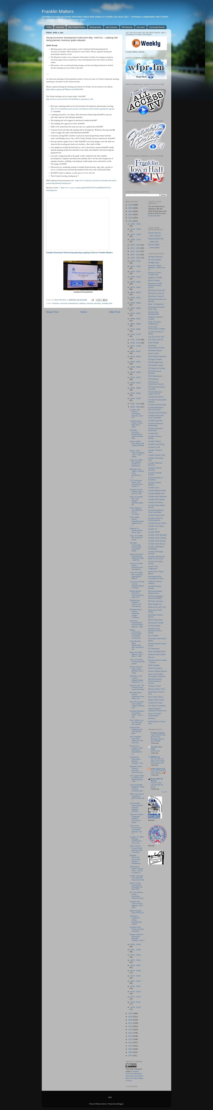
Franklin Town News (156, 526)
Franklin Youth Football (157, 538)
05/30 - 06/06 (135, 367)
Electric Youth (153, 353)
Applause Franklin (155, 277)
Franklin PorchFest (155, 502)
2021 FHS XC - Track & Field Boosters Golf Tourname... (136, 849)
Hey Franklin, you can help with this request (136, 722)
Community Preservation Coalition (156, 328)
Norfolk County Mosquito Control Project (154, 631)
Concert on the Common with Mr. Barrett (157, 785)
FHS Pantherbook (155, 376)
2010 (130, 1046)
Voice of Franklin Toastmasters (154, 715)
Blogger (120, 1104)
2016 (130, 1026)
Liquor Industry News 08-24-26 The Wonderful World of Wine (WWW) (158, 738)
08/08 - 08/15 (135, 319)
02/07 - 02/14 (135, 981)
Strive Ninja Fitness (155, 697)
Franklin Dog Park (155, 421)
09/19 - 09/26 (135, 287)
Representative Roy (156, 239)
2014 (130, 1033)
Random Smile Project (157, 654)
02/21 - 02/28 (135, 971)
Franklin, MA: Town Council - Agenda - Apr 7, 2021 (137, 905)
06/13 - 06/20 (135, 356)
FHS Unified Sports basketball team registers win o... (137, 521)
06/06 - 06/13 (135, 362)
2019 (130, 1017)
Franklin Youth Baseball (157, 535)
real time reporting (94, 303)
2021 (130, 221)
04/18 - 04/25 (135, 398)
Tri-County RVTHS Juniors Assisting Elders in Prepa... (137, 585)
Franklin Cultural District (157, 413)
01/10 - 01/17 (135, 1002)
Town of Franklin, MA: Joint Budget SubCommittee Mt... (136, 501)
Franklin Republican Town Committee (156, 511)
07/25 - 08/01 (135, 329)
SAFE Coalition (154, 665)
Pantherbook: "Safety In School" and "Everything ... (136, 603)
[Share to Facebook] (104, 300)
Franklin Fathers (154, 441)
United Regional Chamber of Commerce (157, 710)
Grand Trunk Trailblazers (153, 567)
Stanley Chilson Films (156, 689)
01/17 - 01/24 (135, 997)
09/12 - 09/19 (135, 292)
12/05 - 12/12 (135, 240)
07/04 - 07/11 (135, 343)
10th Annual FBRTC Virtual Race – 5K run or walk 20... (136, 870)
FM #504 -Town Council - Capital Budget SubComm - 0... (137, 679)
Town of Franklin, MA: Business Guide (136, 538)
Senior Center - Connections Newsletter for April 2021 (136, 886)
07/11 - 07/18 (135, 340)
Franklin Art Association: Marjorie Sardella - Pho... (137, 760)
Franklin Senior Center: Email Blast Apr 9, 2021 (136, 424)
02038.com (155, 757)
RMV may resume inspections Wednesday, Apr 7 (137, 797)
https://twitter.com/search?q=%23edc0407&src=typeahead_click (69, 99)
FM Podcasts (127, 27)
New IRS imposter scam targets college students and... (137, 705)
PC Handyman (154, 649)
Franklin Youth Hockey (157, 541)
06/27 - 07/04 (135, 346)
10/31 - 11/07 (135, 258)
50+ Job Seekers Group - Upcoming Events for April (136, 895)
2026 (130, 205)
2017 (130, 1023)
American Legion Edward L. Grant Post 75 (156, 267)
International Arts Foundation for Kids (155, 577)
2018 (130, 1020)
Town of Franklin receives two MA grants (137, 662)
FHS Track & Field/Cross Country (156, 383)
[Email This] (97, 300)
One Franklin (153, 636)
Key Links (141, 27)
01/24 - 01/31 (135, 992)
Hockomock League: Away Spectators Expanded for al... (136, 750)
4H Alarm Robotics (155, 257)
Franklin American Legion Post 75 (155, 393)
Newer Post (52, 312)
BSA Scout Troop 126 (156, 290)
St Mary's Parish (154, 686)
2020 (130, 1013)
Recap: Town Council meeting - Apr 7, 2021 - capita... (137, 454)
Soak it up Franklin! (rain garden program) (157, 675)
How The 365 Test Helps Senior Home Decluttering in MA (158, 761)
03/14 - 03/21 (135, 955)
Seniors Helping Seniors (157, 671)
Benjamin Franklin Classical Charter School (155, 285)
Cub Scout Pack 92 (155, 340)
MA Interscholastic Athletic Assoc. (155, 592)
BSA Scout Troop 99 (156, 296)
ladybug (82, 303)
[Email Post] (92, 300)
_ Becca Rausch (154, 236)
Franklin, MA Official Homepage (156, 548)
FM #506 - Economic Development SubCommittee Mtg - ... (136, 434)
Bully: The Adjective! (156, 304)
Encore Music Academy (157, 356)
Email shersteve (154, 216)
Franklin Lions (153, 488)
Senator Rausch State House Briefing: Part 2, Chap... (137, 670)
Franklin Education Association (155, 429)
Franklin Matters (58, 11)
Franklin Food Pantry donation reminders (137, 929)
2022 (130, 218)
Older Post (114, 312)
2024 (130, 211)
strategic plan (107, 303)
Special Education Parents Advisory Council (155, 681)
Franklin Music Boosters (157, 496)
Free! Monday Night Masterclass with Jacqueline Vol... (137, 645)
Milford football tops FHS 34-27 (137, 912)
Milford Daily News (155, 620)
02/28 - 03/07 (135, 965)
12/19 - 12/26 (135, 229)
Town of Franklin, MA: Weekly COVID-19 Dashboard (136, 463)
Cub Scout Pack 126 (156, 337)
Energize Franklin (155, 359)
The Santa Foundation (157, 706)
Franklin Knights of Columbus (155, 479)
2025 (130, 208)
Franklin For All (154, 447)
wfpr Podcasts (111, 27)
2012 (130, 1039)
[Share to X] (101, 300)
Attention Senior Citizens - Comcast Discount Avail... (137, 769)
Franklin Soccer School (157, 523)
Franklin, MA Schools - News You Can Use (157, 558)
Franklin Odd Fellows (156, 499)
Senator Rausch (154, 233)
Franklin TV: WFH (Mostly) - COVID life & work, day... (137, 840)
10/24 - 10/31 (135, 261)
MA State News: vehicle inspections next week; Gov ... (137, 696)
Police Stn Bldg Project (157, 651)
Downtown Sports (155, 350)
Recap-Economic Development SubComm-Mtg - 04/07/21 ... (136, 557)
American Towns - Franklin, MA (155, 274)
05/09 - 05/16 (135, 383)
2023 (130, 215)
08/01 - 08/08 (135, 324)
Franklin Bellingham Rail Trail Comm (156, 409)
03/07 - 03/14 (135, 960)
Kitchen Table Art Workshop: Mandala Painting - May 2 (137, 937)
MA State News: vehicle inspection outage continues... (136, 613)
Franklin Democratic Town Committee (156, 416)
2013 (130, 1036)
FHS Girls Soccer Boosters (155, 372)
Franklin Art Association (157, 405)
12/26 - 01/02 (135, 224)
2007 (130, 1056)
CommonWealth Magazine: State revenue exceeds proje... (137, 788)
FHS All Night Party (155, 362)
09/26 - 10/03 (135, 282)
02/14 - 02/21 (135, 976)
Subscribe (60, 27)
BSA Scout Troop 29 (156, 293)
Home (49, 27)
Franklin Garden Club (156, 455)
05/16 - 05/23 (135, 377)
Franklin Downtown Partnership (155, 424)
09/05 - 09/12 (135, 298)
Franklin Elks (153, 433)
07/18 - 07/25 (135, 334)
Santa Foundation (155, 668)
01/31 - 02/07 (135, 986)
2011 (130, 1042)
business (55, 303)
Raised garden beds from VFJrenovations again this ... (137, 594)
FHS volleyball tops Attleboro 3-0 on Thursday (136, 511)
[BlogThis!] (99, 300)
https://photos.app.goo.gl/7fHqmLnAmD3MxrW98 (64, 89)
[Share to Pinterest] (106, 300)
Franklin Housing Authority (154, 469)
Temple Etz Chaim (155, 703)
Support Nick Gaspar (156, 700)
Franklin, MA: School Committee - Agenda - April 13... (136, 414)
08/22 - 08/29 (135, 308)
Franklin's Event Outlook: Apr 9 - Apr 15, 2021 (137, 491)
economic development (69, 303)
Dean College (153, 343)
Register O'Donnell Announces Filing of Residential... (136, 859)
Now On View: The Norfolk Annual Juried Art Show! (137, 687)
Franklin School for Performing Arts (155, 519)
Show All (164, 792)
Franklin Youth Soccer (156, 544)
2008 (130, 1052)
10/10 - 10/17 (135, 271)
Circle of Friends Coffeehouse (154, 323)
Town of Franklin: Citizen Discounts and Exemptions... (136, 566)
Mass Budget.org (154, 604)
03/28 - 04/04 (135, 944)
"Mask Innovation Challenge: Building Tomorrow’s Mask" (136, 818)
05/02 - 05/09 (135, 388)
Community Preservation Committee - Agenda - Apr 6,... (136, 830)
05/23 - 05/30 (135, 372)
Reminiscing (155, 751)
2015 (130, 1030)
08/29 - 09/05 (135, 303)
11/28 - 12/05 (135, 245)
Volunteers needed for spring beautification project (136, 920)
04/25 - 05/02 (135, 393)
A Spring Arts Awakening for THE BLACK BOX (136, 730)
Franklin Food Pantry (156, 444)
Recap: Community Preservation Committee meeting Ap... (136, 634)
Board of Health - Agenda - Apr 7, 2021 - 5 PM (137, 654)
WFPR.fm (152, 719)
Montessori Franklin (156, 623)
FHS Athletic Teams (155, 365)
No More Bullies (154, 626)
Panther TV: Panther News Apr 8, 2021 (136, 530)
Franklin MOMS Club (156, 493)
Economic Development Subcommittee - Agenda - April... (137, 624)
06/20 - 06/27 (135, 351)
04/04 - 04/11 (135, 407)
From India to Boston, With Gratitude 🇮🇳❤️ (158, 772)
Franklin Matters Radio (157, 491)
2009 (130, 1049)
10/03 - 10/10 (135, 277)
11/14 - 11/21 (135, 251)
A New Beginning (158, 769)
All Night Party (153, 263)
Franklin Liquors (158, 733)
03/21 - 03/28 (135, 950)
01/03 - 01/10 (135, 1007)
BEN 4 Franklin (154, 280)
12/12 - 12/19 (135, 234)
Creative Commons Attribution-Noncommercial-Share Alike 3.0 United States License (134, 1076)
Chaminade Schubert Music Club (156, 308)
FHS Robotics (153, 379)
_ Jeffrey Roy (153, 242)
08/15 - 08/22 (135, 313)
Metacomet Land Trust (157, 607)
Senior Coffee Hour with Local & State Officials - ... (137, 444)
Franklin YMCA (154, 532)
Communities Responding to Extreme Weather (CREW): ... (136, 807)
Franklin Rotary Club (156, 515)
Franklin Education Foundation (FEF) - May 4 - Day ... (137, 714)
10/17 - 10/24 (135, 266)
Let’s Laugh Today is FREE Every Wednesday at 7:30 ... (137, 779)
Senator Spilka (154, 245)
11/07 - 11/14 (135, 255)
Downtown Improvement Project (156, 346)
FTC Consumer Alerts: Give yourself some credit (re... (136, 483)
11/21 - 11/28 (135, 248)
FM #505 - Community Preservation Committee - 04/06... (136, 547)
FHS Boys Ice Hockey (156, 368)
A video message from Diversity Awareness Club (137, 878)
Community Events (157, 27)
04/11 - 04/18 (135, 404)
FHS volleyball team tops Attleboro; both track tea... (136, 740)
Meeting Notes (95, 27)
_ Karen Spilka (154, 248)
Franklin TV (152, 529)
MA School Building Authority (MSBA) (155, 597)
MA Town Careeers (155, 601)
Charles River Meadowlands (153, 313)
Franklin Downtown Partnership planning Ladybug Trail (70, 253)
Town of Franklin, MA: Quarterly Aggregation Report (136, 576)
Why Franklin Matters (76, 27)
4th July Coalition (154, 260)
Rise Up (151, 657)
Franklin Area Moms (156, 397)
